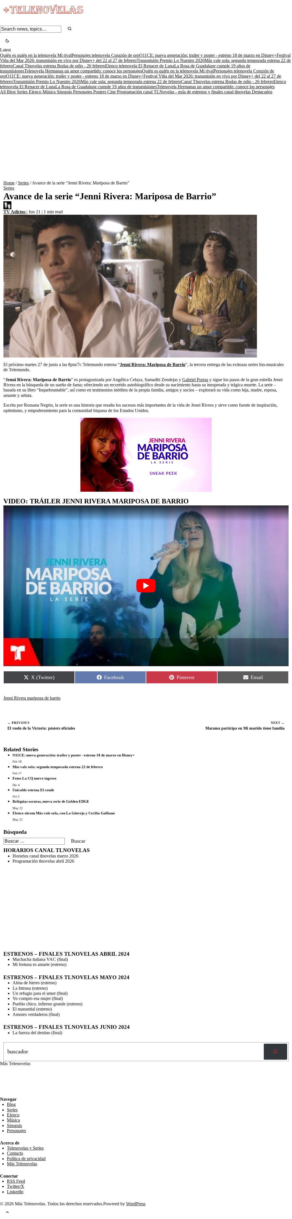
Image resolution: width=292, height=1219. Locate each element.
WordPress (135, 1203)
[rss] (4, 1092)
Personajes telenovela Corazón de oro (105, 55)
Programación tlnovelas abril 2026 (43, 861)
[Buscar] (275, 1052)
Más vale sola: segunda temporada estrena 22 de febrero (131, 81)
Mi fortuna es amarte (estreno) (39, 964)
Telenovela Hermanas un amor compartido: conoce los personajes (83, 71)
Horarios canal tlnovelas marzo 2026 (45, 855)
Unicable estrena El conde (33, 790)
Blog (12, 91)
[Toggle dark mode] (7, 41)
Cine (112, 91)
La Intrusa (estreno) (30, 988)
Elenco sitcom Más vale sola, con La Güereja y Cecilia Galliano (64, 813)
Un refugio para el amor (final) (40, 993)
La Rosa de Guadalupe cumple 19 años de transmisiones (106, 86)
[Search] (69, 29)
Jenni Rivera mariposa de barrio (31, 698)
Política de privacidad (26, 1158)
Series (23, 91)
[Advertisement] (146, 138)
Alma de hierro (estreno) (34, 982)
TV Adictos (15, 211)
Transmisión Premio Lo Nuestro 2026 (170, 60)
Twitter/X (15, 1186)
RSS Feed (12, 1081)
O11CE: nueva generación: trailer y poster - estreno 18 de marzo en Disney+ (208, 55)
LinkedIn (15, 1191)
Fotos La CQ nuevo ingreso (34, 778)
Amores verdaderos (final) (36, 1014)
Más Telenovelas (22, 1163)
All (3, 91)
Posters (100, 91)
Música (49, 91)
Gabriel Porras (195, 379)
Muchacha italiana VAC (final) (40, 959)
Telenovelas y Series (25, 1148)
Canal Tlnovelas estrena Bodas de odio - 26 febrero (59, 65)
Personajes (83, 91)
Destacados (262, 91)
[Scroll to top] (7, 1212)
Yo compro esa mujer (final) (38, 998)
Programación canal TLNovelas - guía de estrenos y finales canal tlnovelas (184, 91)
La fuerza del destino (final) (37, 1032)
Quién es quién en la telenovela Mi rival (36, 55)
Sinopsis (65, 91)
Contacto (15, 1153)
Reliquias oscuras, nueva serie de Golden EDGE (51, 801)
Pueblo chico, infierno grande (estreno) (47, 1003)
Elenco (35, 91)
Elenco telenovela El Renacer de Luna (139, 65)
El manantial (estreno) (32, 1009)
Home (9, 182)
